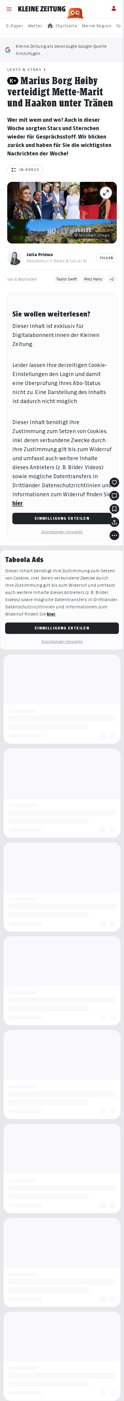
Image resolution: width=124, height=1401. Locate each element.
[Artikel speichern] (114, 509)
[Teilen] (114, 522)
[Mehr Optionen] (114, 535)
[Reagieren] (114, 482)
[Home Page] (42, 9)
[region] (62, 26)
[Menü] (9, 9)
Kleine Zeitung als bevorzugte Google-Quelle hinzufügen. (61, 50)
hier (17, 503)
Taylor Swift (66, 279)
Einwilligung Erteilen (62, 518)
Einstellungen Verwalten (62, 532)
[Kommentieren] (114, 495)
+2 (112, 279)
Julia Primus (39, 254)
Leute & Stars (24, 70)
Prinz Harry (93, 279)
